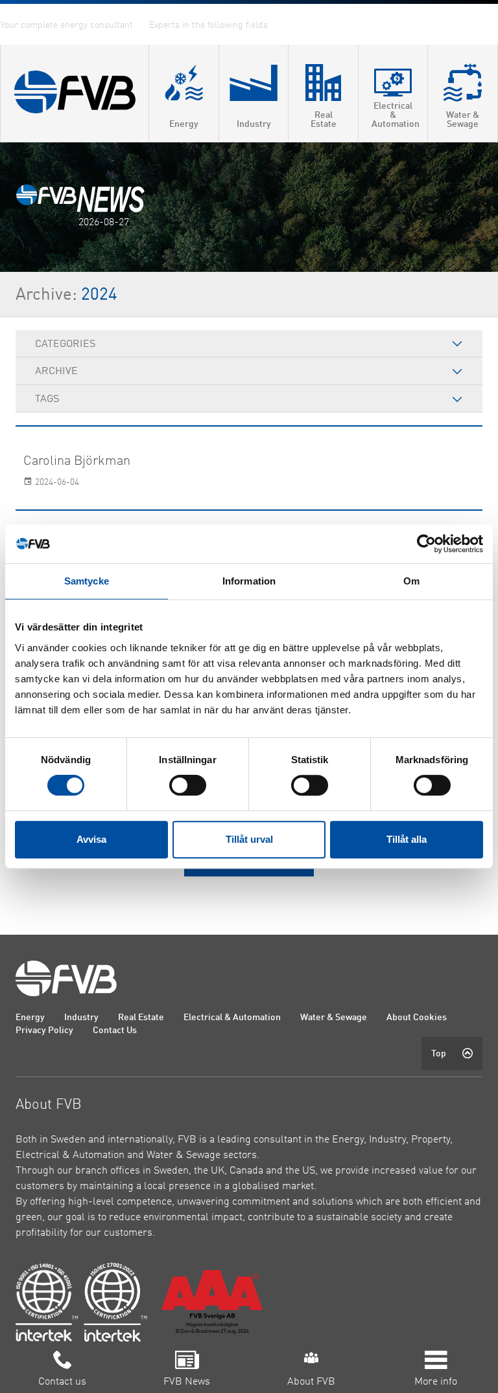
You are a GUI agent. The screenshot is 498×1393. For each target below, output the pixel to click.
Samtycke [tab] (86, 580)
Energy (30, 1017)
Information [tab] (249, 580)
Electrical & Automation (232, 1017)
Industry (81, 1017)
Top (438, 1053)
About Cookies (416, 1017)
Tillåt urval (249, 839)
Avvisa (91, 839)
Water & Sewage (333, 1017)
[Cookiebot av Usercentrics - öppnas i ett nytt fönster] (426, 543)
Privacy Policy (44, 1030)
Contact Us (115, 1030)
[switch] (187, 785)
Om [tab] (411, 580)
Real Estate (141, 1017)
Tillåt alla (406, 839)
